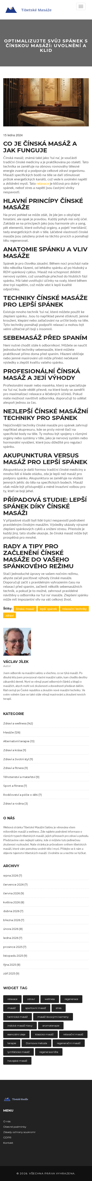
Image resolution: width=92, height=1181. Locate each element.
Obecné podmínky (14, 1126)
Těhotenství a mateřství (21, 777)
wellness (50, 999)
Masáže (11, 732)
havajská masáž (17, 1060)
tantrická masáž (17, 1016)
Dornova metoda (36, 1043)
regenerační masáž (68, 1043)
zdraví (9, 615)
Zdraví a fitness (15, 768)
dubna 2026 (13, 911)
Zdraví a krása (14, 750)
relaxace (43, 183)
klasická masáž (44, 1034)
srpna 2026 (12, 875)
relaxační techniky (74, 609)
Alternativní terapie (18, 741)
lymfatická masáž (18, 1052)
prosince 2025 (14, 947)
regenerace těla (48, 1052)
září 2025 (11, 973)
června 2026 (13, 893)
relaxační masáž (73, 1034)
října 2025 (11, 964)
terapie (11, 1043)
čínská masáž (25, 609)
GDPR (7, 1137)
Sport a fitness (15, 785)
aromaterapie (50, 1025)
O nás (6, 1121)
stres (58, 1008)
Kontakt (8, 1142)
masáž (11, 1008)
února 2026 (13, 929)
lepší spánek (48, 609)
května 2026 (13, 902)
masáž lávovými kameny (53, 1016)
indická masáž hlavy (20, 1025)
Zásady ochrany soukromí (19, 1132)
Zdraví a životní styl (18, 759)
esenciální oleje (16, 1034)
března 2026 (13, 920)
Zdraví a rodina (15, 803)
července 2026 (15, 884)
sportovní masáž (35, 1008)
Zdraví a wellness (18, 723)
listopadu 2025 (15, 955)
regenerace (71, 999)
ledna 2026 (12, 938)
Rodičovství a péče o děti (22, 794)
